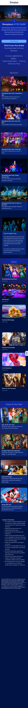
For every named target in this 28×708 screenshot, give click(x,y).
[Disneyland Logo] (14, 2)
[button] (14, 281)
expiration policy (10, 586)
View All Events (14, 41)
